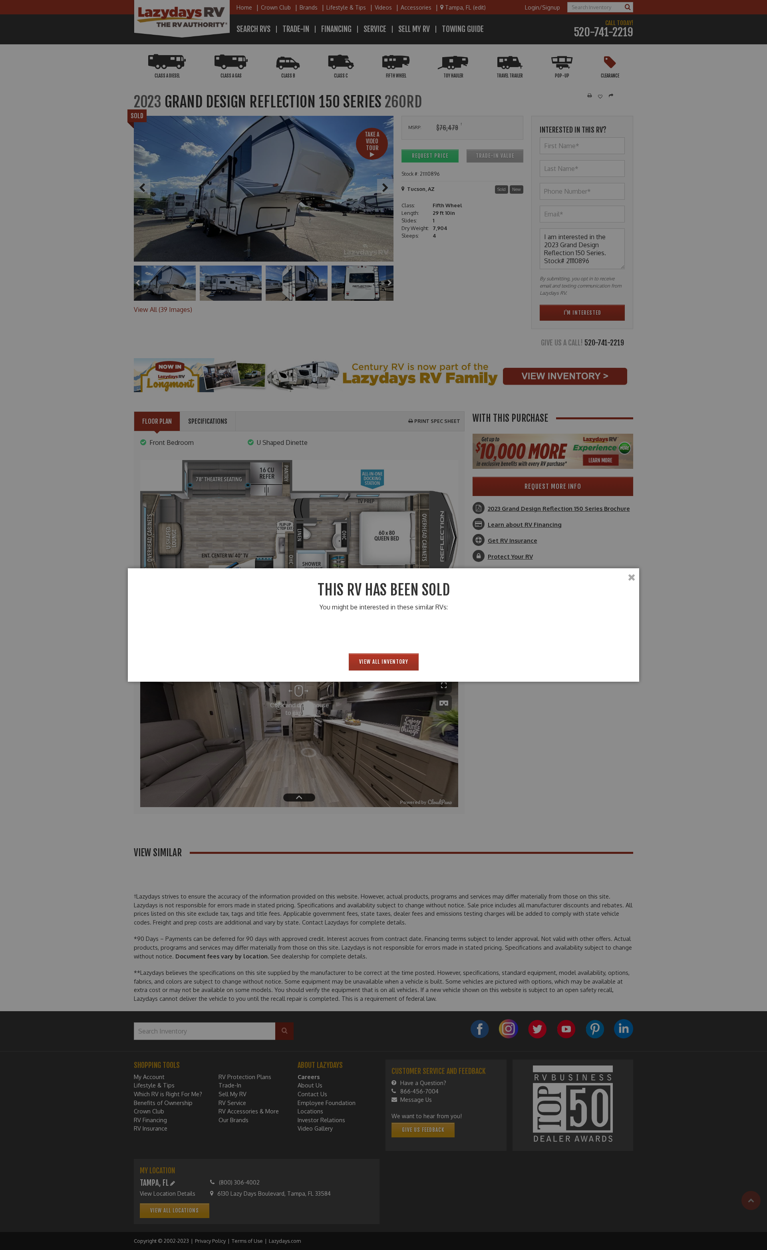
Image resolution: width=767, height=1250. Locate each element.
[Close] (631, 577)
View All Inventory (383, 662)
